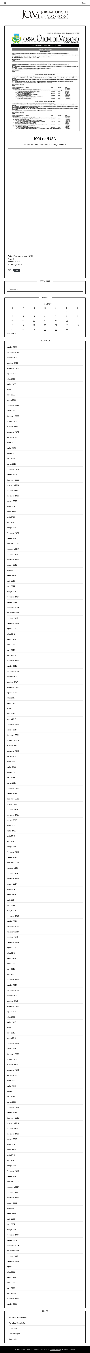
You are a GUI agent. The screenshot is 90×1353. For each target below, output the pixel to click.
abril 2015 (11, 841)
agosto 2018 (12, 629)
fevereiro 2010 (13, 1171)
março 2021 (11, 464)
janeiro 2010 (12, 1176)
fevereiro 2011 (13, 1107)
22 (67, 325)
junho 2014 (11, 894)
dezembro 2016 (13, 735)
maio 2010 (11, 1155)
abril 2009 (11, 1224)
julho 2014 (11, 889)
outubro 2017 (12, 682)
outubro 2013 (12, 937)
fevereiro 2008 (13, 1299)
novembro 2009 (13, 1187)
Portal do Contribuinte (17, 1323)
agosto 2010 (12, 1139)
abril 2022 (11, 395)
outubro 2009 (12, 1192)
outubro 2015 (12, 809)
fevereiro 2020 (13, 533)
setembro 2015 (13, 815)
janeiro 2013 (12, 985)
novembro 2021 (13, 421)
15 (67, 321)
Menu (83, 3)
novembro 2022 (13, 357)
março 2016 (11, 783)
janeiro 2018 (12, 666)
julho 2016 (11, 762)
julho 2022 (11, 379)
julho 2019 (11, 570)
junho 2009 (11, 1214)
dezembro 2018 (13, 607)
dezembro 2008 (13, 1245)
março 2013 (11, 974)
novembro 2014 (13, 868)
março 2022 (11, 400)
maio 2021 (11, 453)
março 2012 (11, 1038)
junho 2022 (11, 384)
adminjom (61, 144)
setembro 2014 (13, 879)
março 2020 (11, 528)
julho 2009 (11, 1208)
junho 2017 (11, 703)
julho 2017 (11, 698)
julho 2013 (11, 953)
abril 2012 (11, 1033)
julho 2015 (11, 825)
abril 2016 (11, 778)
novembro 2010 (13, 1123)
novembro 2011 (13, 1059)
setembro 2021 (13, 432)
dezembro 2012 (13, 990)
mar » (13, 333)
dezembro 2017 (13, 671)
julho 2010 (11, 1144)
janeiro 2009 (12, 1240)
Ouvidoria (13, 1339)
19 (34, 325)
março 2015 (11, 847)
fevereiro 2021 (13, 469)
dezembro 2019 (13, 544)
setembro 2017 (13, 687)
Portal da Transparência (18, 1317)
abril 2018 (11, 650)
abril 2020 (11, 522)
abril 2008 (11, 1288)
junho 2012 (11, 1022)
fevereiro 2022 (13, 405)
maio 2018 (11, 645)
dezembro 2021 (13, 416)
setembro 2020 (13, 496)
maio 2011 (11, 1091)
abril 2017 (11, 714)
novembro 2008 (13, 1251)
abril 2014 (11, 905)
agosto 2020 (12, 501)
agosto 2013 (12, 948)
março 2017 (11, 719)
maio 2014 (11, 900)
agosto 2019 (12, 565)
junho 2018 (11, 639)
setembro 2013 (13, 942)
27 (45, 330)
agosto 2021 (12, 437)
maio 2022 (11, 389)
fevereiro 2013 (13, 980)
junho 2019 (11, 576)
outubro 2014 (12, 873)
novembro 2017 (13, 677)
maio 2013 (11, 964)
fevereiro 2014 (13, 916)
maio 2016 (11, 772)
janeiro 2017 (12, 730)
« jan (8, 333)
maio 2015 (11, 836)
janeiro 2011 (12, 1113)
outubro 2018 (12, 618)
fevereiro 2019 (13, 597)
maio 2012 (11, 1027)
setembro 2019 (13, 560)
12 (34, 321)
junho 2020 (11, 512)
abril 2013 (11, 969)
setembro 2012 (13, 1006)
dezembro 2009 (13, 1182)
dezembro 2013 (13, 926)
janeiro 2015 (12, 857)
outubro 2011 (12, 1065)
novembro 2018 (13, 613)
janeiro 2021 (12, 474)
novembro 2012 (13, 995)
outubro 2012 (12, 1001)
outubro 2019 (12, 554)
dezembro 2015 (13, 799)
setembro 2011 (13, 1070)
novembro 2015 (13, 804)
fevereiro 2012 (13, 1043)
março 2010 (11, 1166)
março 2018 (11, 655)
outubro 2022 (12, 363)
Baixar (17, 270)
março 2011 (11, 1102)
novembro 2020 (13, 485)
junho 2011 (11, 1086)
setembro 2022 (13, 368)
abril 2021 (11, 458)
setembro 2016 (13, 751)
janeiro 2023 (12, 347)
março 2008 (11, 1293)
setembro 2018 (13, 623)
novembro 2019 (13, 549)
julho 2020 (11, 506)
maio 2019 (11, 581)
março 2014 (11, 910)
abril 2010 (11, 1160)
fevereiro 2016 (13, 788)
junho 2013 (11, 958)
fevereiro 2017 (13, 724)
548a (10, 270)
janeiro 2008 (12, 1304)
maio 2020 (11, 517)
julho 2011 (11, 1081)
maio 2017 (11, 708)
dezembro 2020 (13, 480)
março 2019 (11, 591)
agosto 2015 (12, 820)
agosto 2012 (12, 1011)
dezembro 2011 (13, 1054)
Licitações (13, 1328)
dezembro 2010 (13, 1118)
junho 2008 (11, 1277)
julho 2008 (11, 1272)
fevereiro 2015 (13, 852)
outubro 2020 (12, 490)
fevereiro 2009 (13, 1235)
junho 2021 (11, 448)
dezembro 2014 (13, 863)
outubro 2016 (12, 746)
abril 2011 (11, 1096)
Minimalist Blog (55, 1350)
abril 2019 (11, 586)
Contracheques (15, 1333)
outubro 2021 (12, 427)
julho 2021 (11, 443)
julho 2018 (11, 634)
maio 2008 (11, 1283)
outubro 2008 (12, 1256)
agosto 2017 (12, 692)
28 (56, 330)
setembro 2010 (13, 1134)
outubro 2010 (12, 1128)
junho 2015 (11, 831)
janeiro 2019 (12, 602)
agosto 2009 (12, 1203)
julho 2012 (11, 1017)
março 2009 (11, 1229)
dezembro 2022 (13, 352)
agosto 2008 (12, 1267)
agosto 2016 (12, 756)
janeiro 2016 (12, 793)
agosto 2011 (12, 1075)
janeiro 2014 (12, 921)
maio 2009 (11, 1219)
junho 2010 (11, 1150)
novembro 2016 (13, 740)
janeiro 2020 (12, 538)
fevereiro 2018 (13, 661)
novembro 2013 (13, 932)
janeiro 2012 (12, 1049)
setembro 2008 (13, 1261)
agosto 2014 (12, 884)
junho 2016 (11, 767)
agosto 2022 (12, 373)
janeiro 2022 (12, 411)
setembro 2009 (13, 1198)
